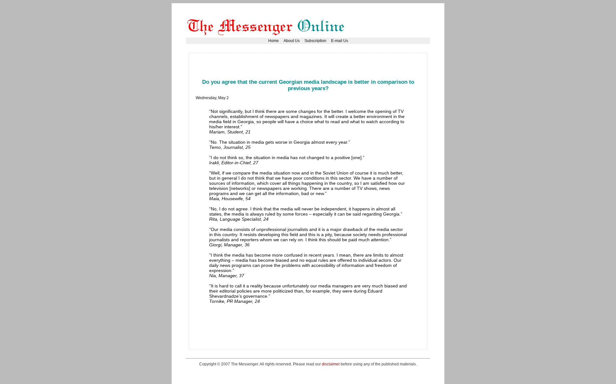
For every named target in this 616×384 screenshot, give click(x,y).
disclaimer (331, 364)
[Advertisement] (312, 62)
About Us (292, 40)
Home (273, 40)
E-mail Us (339, 40)
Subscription (315, 40)
